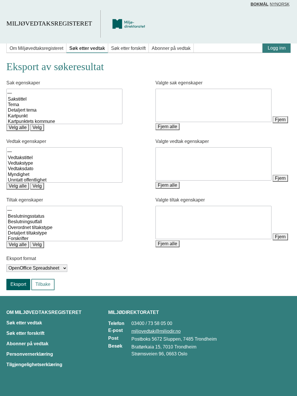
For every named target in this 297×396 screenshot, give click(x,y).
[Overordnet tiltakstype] (64, 227)
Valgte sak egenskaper (178, 82)
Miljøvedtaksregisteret (49, 23)
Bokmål (260, 4)
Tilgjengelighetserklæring (34, 364)
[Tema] (64, 105)
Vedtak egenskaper (26, 141)
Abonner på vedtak (171, 48)
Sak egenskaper (23, 82)
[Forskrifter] (64, 238)
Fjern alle (167, 126)
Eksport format (21, 258)
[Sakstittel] (64, 99)
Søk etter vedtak (87, 48)
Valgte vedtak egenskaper (182, 141)
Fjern (280, 119)
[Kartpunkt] (64, 116)
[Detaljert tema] (64, 110)
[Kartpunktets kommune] (64, 121)
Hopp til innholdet (23, 6)
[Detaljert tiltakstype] (64, 233)
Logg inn (277, 48)
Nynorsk (279, 4)
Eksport (18, 284)
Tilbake (42, 284)
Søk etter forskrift (128, 48)
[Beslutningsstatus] (64, 216)
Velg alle (18, 127)
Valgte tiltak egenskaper (180, 199)
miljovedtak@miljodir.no (156, 331)
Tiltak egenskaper (24, 199)
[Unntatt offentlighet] (64, 180)
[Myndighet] (64, 174)
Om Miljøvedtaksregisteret (36, 48)
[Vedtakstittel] (64, 158)
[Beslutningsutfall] (64, 222)
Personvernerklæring (29, 354)
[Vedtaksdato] (64, 169)
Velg (37, 127)
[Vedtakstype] (64, 163)
